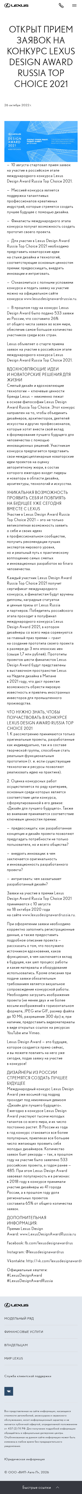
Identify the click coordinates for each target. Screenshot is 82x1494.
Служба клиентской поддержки (27, 1376)
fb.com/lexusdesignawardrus (49, 1243)
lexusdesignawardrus (46, 1252)
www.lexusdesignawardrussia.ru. (50, 298)
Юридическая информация (24, 1459)
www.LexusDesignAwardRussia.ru (48, 1234)
